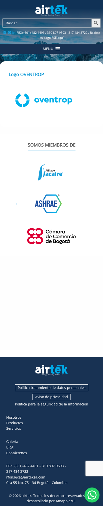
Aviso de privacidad (51, 396)
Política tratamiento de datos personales (52, 387)
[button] (48, 49)
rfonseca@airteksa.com (25, 477)
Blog (10, 447)
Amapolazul (66, 500)
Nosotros (13, 417)
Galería (12, 441)
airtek (26, 495)
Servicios (13, 428)
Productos (14, 422)
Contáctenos (16, 452)
